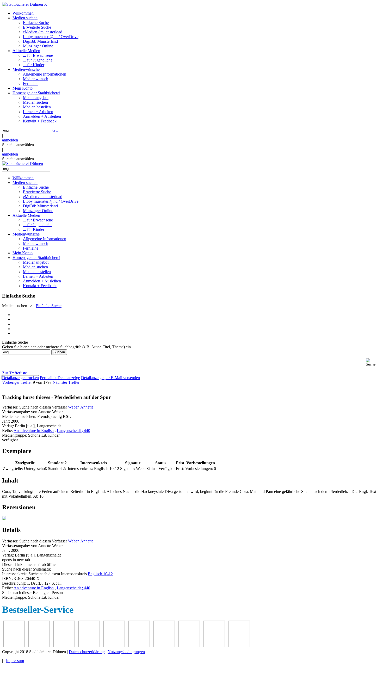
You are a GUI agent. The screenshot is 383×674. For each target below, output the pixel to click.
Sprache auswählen (18, 145)
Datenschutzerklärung (87, 652)
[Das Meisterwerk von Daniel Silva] (139, 646)
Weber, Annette (80, 407)
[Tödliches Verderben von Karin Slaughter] (239, 646)
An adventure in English (34, 430)
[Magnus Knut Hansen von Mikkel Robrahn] (64, 646)
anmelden (10, 140)
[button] (373, 362)
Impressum (15, 660)
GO (55, 130)
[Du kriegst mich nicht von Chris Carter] (164, 646)
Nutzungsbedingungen (126, 652)
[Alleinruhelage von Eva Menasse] (14, 646)
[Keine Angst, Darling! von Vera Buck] (114, 646)
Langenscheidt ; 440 (73, 430)
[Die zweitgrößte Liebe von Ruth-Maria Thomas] (214, 646)
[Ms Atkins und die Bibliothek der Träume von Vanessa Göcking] (39, 646)
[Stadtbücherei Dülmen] (22, 4)
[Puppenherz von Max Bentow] (189, 646)
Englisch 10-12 (100, 574)
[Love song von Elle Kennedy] (89, 646)
